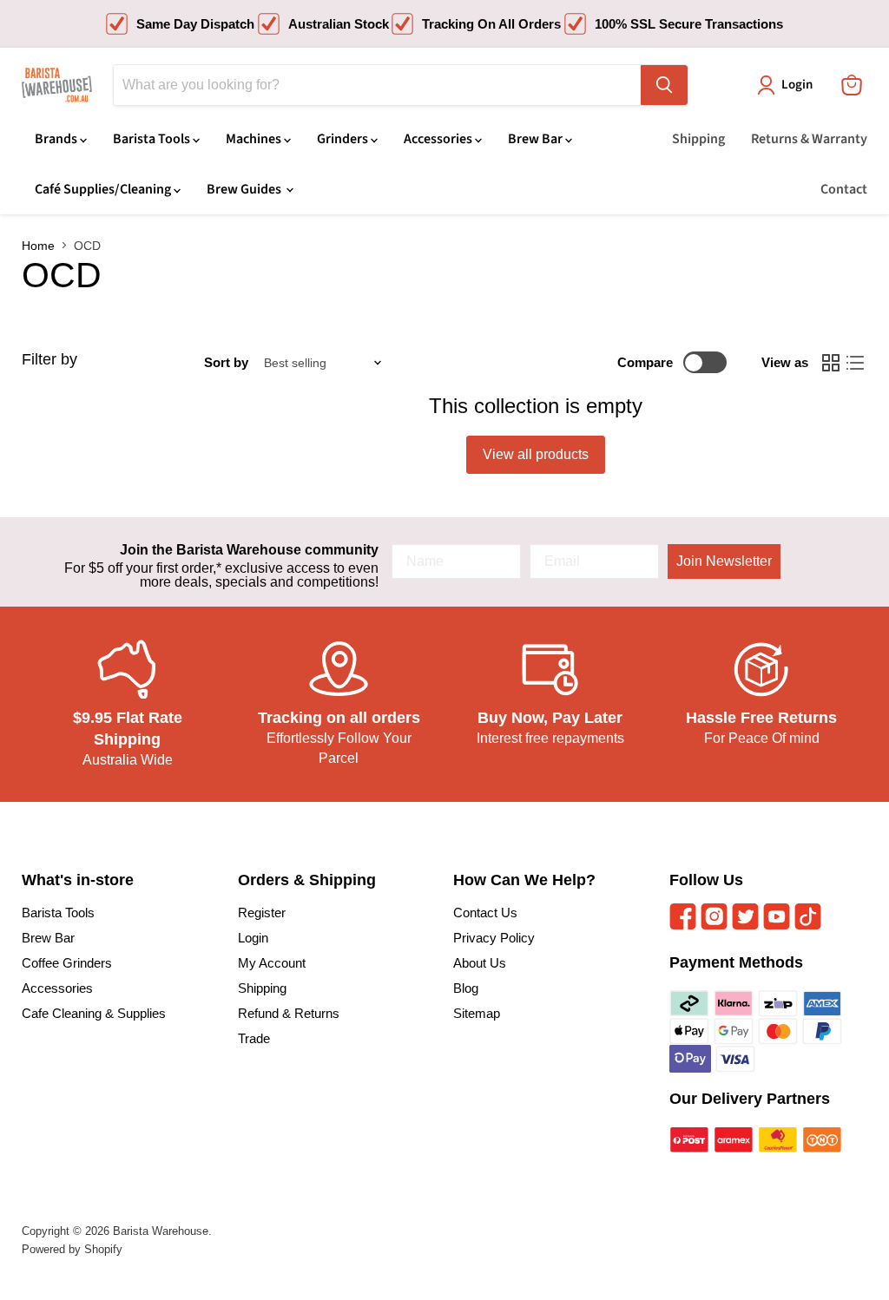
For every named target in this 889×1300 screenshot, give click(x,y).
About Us (479, 962)
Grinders (344, 138)
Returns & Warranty (809, 138)
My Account (272, 962)
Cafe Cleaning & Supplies (94, 1013)
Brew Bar (536, 138)
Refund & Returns (288, 1013)
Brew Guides (245, 189)
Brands (57, 138)
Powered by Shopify (72, 1249)
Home (38, 246)
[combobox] (377, 85)
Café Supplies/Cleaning (104, 189)
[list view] (855, 363)
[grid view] (831, 363)
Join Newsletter (724, 561)
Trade (254, 1038)
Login (253, 937)
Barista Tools (153, 138)
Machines (255, 138)
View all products (536, 454)
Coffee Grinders (67, 962)
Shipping (698, 138)
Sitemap (476, 1013)
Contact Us (485, 912)
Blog (465, 988)
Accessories (439, 138)
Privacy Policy (494, 937)
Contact (843, 189)
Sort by (226, 362)
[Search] (664, 85)
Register (262, 912)
